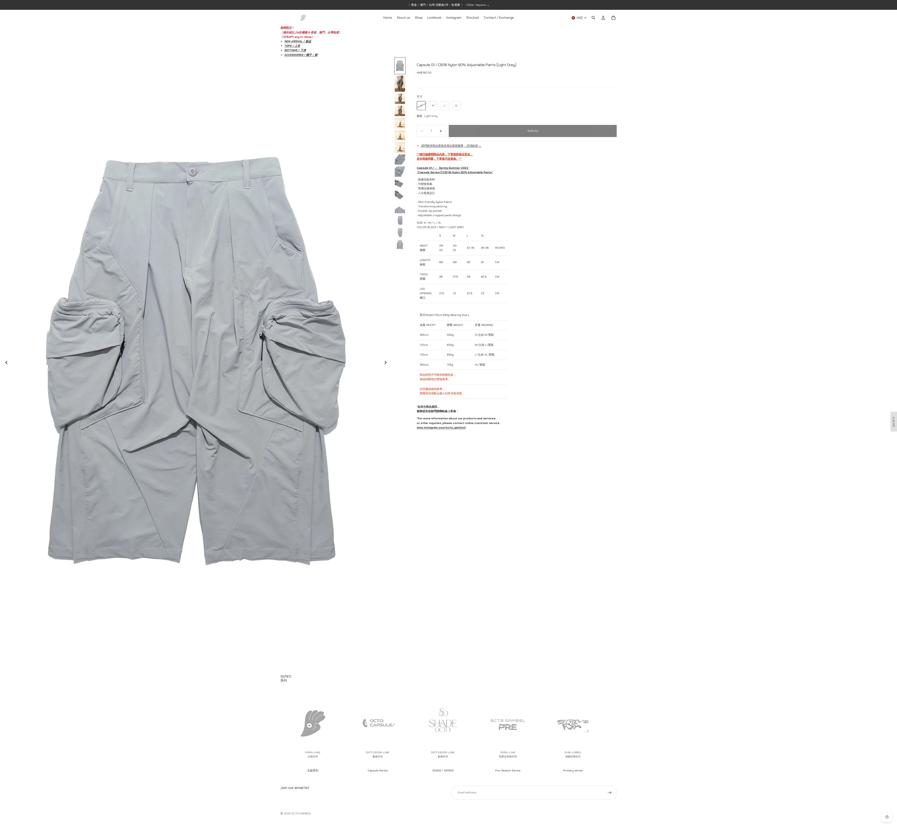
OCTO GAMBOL (301, 813)
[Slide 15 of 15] (400, 244)
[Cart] (613, 18)
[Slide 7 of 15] (400, 147)
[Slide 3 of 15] (400, 99)
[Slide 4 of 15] (400, 111)
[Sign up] (610, 793)
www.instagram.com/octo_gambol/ (441, 427)
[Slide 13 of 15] (400, 220)
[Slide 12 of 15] (400, 208)
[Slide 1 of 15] (400, 66)
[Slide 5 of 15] (400, 123)
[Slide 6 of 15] (400, 135)
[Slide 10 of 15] (400, 184)
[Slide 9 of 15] (400, 171)
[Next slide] (387, 363)
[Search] (593, 18)
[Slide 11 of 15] (400, 196)
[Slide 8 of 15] (400, 159)
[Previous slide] (5, 363)
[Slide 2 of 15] (400, 84)
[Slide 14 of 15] (400, 232)
